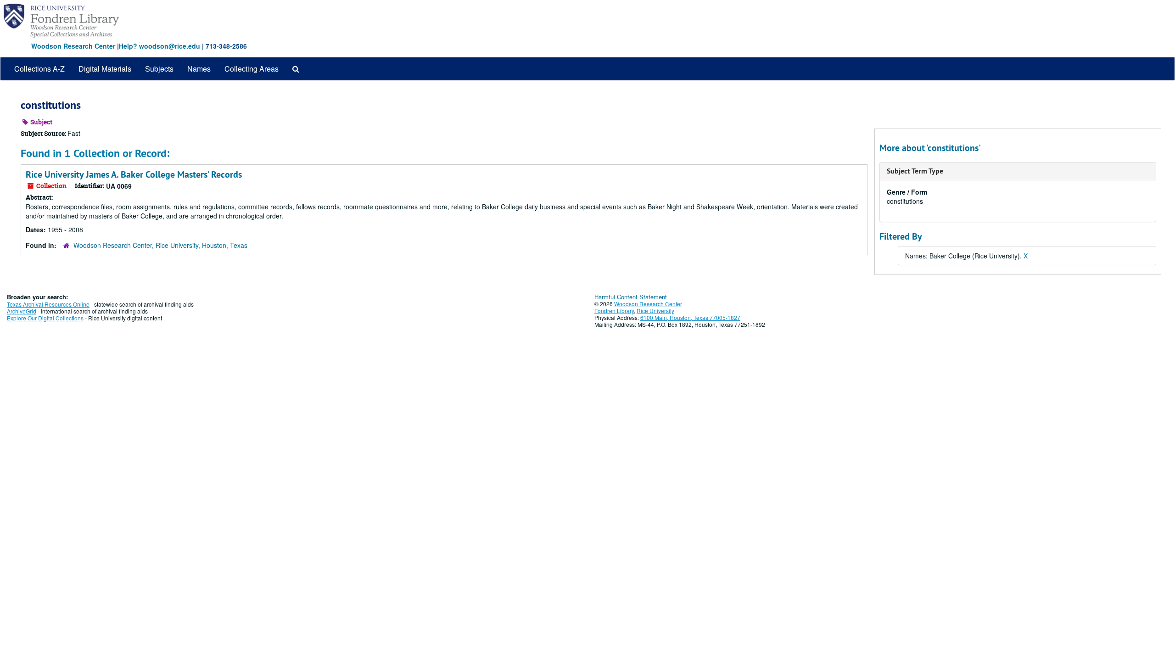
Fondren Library (614, 310)
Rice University (655, 310)
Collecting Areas (251, 68)
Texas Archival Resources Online (48, 304)
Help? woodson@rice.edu (159, 45)
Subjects (159, 68)
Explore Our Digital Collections (45, 318)
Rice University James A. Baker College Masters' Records (134, 174)
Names (199, 68)
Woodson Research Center (73, 45)
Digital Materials (104, 68)
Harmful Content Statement (630, 296)
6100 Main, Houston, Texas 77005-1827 (690, 317)
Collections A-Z (39, 68)
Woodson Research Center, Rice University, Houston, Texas (160, 245)
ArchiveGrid (21, 311)
